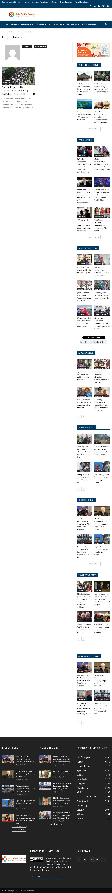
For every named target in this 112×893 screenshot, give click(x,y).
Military (80, 814)
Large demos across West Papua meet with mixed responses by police (62, 786)
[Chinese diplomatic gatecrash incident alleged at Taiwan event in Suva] (102, 616)
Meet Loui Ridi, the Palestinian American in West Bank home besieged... (84, 524)
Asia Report (6, 82)
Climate (80, 80)
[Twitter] (103, 6)
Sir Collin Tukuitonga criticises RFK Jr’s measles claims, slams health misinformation (84, 165)
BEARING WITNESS (87, 248)
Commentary (82, 699)
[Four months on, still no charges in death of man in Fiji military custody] (45, 774)
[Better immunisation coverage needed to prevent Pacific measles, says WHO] (102, 151)
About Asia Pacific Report (40, 2)
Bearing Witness (100, 314)
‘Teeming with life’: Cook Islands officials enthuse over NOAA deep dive (84, 451)
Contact (54, 2)
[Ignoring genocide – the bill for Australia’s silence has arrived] (84, 285)
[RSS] (99, 6)
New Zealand (83, 779)
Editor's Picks (99, 471)
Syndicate (81, 770)
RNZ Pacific (82, 787)
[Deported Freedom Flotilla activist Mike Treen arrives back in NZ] (84, 616)
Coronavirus (81, 155)
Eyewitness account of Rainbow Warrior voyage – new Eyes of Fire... (102, 323)
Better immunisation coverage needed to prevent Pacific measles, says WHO (102, 164)
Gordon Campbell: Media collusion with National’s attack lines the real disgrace (102, 599)
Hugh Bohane (7, 94)
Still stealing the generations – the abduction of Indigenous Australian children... (83, 600)
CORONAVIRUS (85, 140)
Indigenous (82, 783)
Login (27, 2)
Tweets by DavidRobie (93, 342)
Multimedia (72, 24)
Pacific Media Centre (82, 2)
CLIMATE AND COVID (88, 64)
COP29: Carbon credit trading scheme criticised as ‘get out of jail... (101, 87)
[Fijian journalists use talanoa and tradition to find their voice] (84, 364)
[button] (106, 24)
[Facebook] (90, 6)
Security (80, 809)
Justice (80, 818)
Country (40, 24)
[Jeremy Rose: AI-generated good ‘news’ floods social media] (84, 466)
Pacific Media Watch (86, 796)
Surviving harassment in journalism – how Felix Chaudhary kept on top (101, 404)
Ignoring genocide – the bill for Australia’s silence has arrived (84, 296)
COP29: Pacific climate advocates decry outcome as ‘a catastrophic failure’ (84, 89)
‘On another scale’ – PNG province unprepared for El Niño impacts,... (101, 450)
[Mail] (94, 6)
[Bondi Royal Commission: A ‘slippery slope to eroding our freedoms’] (102, 511)
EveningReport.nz (66, 2)
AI (78, 471)
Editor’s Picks (55, 24)
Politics (80, 761)
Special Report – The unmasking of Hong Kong (15, 88)
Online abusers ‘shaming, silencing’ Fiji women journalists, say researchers (101, 376)
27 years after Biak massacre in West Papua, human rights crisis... (84, 322)
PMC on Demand (89, 24)
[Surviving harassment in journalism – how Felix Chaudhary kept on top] (102, 392)
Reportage (26, 24)
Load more (92, 128)
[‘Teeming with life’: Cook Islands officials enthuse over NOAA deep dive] (84, 439)
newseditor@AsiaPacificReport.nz (46, 879)
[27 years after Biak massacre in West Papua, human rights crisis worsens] (84, 310)
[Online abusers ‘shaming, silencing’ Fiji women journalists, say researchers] (102, 364)
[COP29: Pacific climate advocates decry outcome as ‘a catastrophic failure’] (84, 76)
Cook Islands (82, 443)
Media (80, 792)
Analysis (15, 24)
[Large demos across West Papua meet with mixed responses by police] (45, 786)
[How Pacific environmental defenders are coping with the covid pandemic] (102, 104)
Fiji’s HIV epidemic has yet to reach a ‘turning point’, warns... (102, 478)
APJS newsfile (82, 368)
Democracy (82, 805)
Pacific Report (83, 757)
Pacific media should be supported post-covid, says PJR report (100, 225)
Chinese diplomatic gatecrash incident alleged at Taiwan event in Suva (102, 628)
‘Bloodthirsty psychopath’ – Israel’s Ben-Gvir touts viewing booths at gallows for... (84, 710)
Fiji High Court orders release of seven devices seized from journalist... (61, 800)
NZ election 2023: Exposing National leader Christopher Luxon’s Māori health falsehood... (101, 194)
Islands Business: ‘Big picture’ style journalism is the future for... (84, 403)
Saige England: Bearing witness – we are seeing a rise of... (102, 296)
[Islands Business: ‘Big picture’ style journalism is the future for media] (84, 392)
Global (80, 621)
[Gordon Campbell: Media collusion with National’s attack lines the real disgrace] (102, 586)
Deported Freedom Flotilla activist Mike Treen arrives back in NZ (84, 628)
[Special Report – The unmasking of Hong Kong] (18, 76)
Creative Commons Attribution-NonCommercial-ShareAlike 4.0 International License (50, 867)
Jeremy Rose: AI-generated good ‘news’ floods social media (84, 478)
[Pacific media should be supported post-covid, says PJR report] (102, 212)
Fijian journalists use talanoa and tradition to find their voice (83, 375)
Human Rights (83, 765)
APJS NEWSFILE (86, 352)
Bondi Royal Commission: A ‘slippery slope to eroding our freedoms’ (101, 524)
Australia (80, 590)
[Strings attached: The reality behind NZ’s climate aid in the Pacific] (84, 104)
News (5, 24)
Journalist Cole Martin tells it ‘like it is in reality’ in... (84, 270)
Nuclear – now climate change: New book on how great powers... (101, 271)
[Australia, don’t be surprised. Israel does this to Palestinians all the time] (84, 539)
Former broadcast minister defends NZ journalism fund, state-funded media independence (84, 196)
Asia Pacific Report (58, 859)
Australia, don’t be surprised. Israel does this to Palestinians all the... (84, 551)
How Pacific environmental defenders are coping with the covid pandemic (100, 116)
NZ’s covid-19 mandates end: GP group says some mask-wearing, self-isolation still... (84, 225)
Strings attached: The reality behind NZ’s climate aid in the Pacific (84, 115)
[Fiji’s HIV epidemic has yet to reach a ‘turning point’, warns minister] (102, 466)
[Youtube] (108, 6)
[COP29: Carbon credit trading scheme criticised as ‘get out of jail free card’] (102, 76)
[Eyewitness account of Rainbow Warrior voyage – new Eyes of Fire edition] (102, 310)
